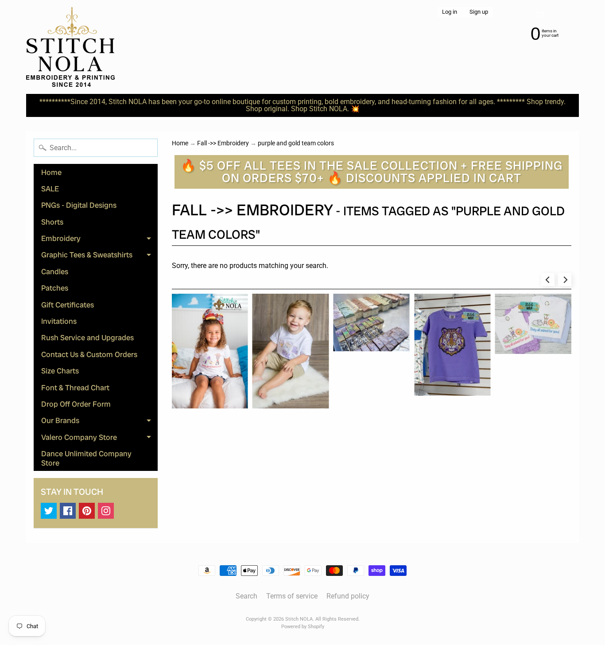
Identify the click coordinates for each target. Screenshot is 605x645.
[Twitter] (49, 511)
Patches (54, 288)
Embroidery (99, 240)
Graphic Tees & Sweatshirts (99, 256)
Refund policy (347, 596)
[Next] (564, 279)
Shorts (52, 222)
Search (246, 596)
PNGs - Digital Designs (78, 205)
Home (51, 172)
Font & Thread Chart (75, 387)
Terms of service (292, 596)
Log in (449, 12)
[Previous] (548, 279)
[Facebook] (68, 511)
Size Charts (60, 371)
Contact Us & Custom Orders (89, 354)
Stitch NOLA (299, 619)
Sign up (478, 12)
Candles (54, 271)
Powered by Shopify (302, 626)
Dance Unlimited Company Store (86, 458)
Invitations (59, 321)
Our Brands (99, 422)
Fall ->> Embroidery (223, 143)
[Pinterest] (87, 511)
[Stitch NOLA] (70, 47)
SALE (50, 189)
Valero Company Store (99, 438)
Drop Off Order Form (76, 404)
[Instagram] (106, 511)
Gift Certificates (67, 305)
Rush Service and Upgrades (87, 337)
